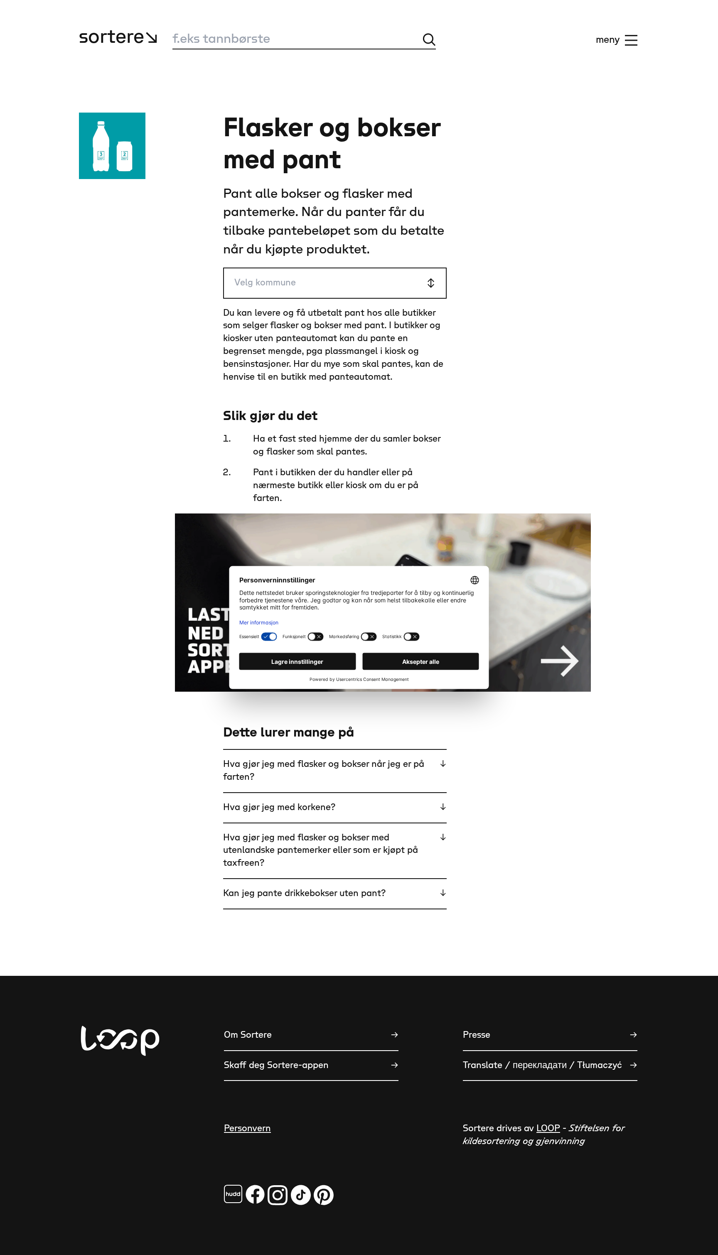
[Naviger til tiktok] (301, 1195)
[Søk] (429, 39)
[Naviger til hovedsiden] (120, 1082)
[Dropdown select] (335, 283)
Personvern (247, 1128)
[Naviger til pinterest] (324, 1195)
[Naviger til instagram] (278, 1195)
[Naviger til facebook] (233, 1194)
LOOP (548, 1128)
